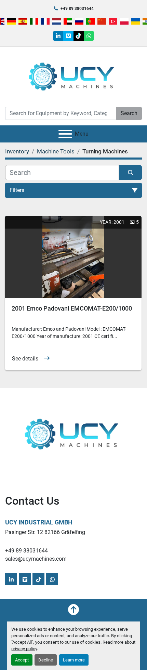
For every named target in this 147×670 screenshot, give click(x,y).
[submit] (130, 172)
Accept (22, 659)
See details (25, 358)
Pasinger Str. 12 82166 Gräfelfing (45, 532)
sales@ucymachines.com (36, 559)
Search (129, 113)
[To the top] (73, 609)
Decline (45, 659)
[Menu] (65, 133)
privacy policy (24, 648)
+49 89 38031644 (77, 8)
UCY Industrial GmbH (38, 522)
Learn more (74, 659)
